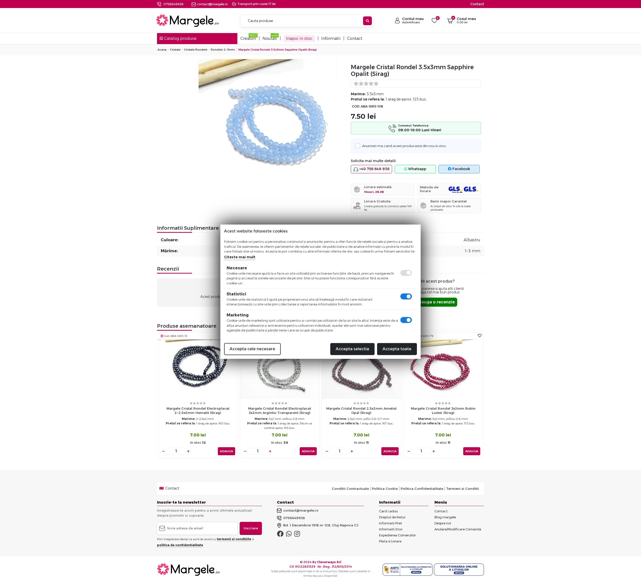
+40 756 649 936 (373, 169)
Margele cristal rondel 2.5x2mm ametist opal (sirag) (361, 410)
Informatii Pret (390, 523)
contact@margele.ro (212, 4)
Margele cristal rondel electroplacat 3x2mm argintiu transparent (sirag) (279, 410)
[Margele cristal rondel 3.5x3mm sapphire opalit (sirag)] (271, 114)
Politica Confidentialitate (422, 489)
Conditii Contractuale (350, 489)
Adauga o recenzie (435, 302)
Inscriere (251, 528)
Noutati (269, 38)
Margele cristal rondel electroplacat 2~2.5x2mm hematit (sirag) (198, 410)
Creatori (248, 38)
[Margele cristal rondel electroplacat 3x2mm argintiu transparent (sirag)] (279, 369)
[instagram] (297, 535)
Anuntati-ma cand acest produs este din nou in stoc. (404, 146)
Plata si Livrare (390, 541)
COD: (356, 106)
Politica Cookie (385, 489)
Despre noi (442, 523)
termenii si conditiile (234, 539)
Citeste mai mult (239, 257)
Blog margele (445, 517)
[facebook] (280, 535)
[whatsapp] (289, 535)
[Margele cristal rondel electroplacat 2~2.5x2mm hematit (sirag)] (198, 369)
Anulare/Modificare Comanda (457, 529)
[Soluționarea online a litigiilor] (459, 569)
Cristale (175, 49)
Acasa (162, 49)
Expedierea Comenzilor (397, 535)
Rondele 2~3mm (223, 49)
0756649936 (174, 4)
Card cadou (388, 511)
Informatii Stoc (391, 529)
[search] (367, 21)
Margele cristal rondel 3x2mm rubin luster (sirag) (443, 410)
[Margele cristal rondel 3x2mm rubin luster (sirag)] (443, 369)
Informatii (331, 38)
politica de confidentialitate (180, 545)
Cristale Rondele (195, 49)
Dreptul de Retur (392, 517)
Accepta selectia (352, 348)
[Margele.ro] (187, 20)
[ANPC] (408, 569)
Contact (477, 4)
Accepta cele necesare (252, 348)
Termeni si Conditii (462, 489)
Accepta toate (397, 348)
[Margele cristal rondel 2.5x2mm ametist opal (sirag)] (361, 369)
